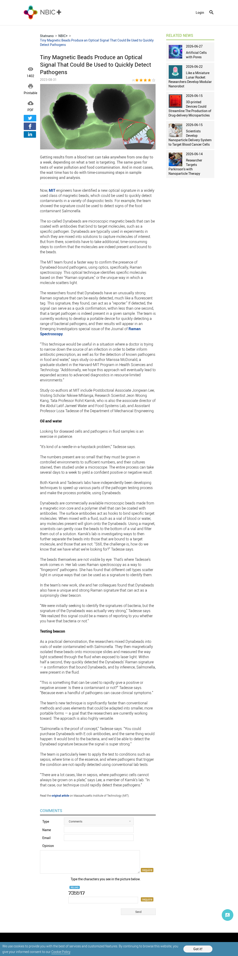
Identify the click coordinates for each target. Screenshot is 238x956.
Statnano (47, 36)
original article (60, 795)
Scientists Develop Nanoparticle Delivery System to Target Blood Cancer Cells (190, 138)
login (200, 12)
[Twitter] (30, 118)
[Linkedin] (30, 134)
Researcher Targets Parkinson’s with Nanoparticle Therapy (185, 167)
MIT (52, 190)
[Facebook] (30, 126)
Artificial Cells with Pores (196, 54)
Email (46, 838)
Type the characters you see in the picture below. (106, 879)
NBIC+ (63, 36)
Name (46, 830)
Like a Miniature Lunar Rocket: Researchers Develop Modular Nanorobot (190, 79)
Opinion (48, 845)
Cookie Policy (60, 951)
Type (45, 821)
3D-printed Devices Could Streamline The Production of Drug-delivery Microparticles (190, 108)
